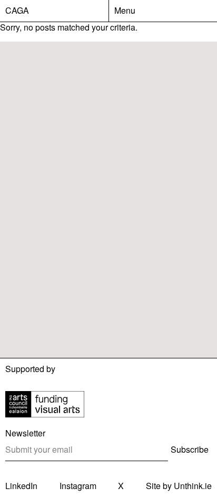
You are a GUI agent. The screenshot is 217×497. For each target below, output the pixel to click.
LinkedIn (21, 486)
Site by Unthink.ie (179, 486)
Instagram (78, 486)
